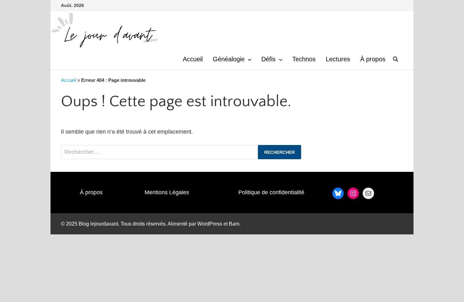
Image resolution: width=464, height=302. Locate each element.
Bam (234, 223)
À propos (372, 59)
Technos (304, 59)
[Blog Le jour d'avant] (104, 30)
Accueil (193, 59)
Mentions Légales (167, 192)
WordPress (209, 223)
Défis (268, 59)
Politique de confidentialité (271, 192)
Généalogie (229, 59)
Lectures (338, 59)
